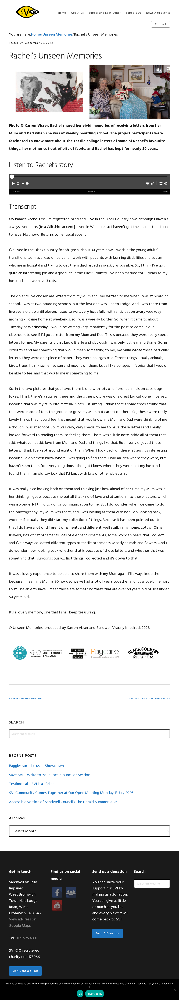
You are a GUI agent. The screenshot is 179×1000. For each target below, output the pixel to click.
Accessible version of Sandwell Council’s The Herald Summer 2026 (63, 802)
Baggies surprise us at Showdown (36, 766)
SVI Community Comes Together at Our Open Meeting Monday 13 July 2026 (71, 793)
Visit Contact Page (25, 971)
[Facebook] (57, 892)
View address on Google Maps (22, 922)
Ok (80, 993)
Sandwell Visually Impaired (26, 11)
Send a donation (107, 933)
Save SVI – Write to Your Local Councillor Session (49, 775)
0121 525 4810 (26, 938)
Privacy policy (94, 993)
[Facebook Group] (71, 892)
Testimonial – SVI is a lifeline (32, 784)
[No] (174, 989)
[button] (13, 183)
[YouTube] (57, 905)
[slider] (12, 177)
